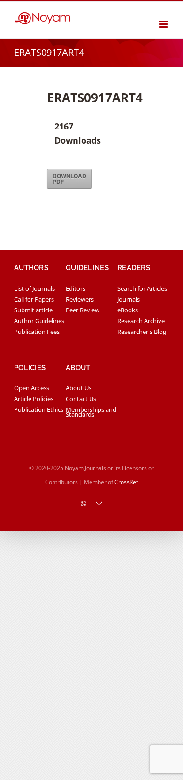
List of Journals (34, 288)
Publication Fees (37, 331)
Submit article (33, 310)
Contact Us (81, 398)
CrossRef (126, 482)
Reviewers (80, 299)
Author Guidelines (39, 321)
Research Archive (141, 321)
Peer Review (82, 310)
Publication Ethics (38, 409)
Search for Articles (142, 288)
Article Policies (33, 398)
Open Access (31, 388)
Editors (75, 288)
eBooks (127, 310)
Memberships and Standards (91, 411)
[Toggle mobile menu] (164, 24)
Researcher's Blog (141, 331)
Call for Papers (34, 299)
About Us (79, 388)
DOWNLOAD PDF (69, 179)
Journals (128, 299)
